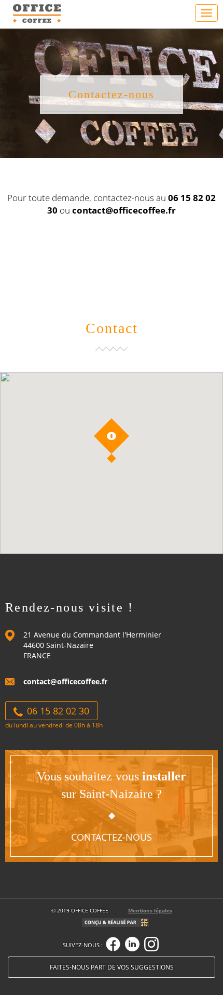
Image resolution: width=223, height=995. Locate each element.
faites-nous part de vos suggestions (112, 967)
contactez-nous (111, 837)
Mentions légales (150, 910)
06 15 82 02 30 (56, 711)
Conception (111, 924)
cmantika (144, 924)
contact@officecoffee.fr (65, 681)
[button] (111, 440)
